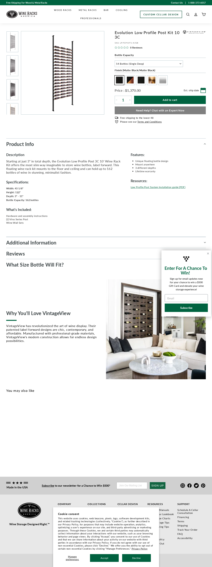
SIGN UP (157, 485)
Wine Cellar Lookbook (160, 514)
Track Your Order (187, 529)
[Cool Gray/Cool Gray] (28, 434)
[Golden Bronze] (23, 434)
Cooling (122, 10)
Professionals (90, 18)
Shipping (182, 525)
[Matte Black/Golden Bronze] (13, 434)
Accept (104, 558)
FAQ (180, 534)
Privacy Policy (140, 548)
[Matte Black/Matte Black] (8, 434)
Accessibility (185, 538)
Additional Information (31, 242)
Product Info (20, 144)
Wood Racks (63, 10)
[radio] (118, 80)
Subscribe (48, 485)
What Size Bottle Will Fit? (35, 264)
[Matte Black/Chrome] (18, 434)
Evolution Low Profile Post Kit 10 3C (12, 448)
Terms (180, 521)
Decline (136, 558)
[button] (188, 14)
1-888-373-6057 (197, 2)
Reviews (15, 253)
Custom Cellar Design (161, 14)
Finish (135, 70)
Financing (183, 517)
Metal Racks (88, 10)
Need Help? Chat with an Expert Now (160, 110)
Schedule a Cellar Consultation (187, 511)
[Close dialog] (206, 253)
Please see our (141, 121)
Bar (106, 10)
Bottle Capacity (124, 55)
